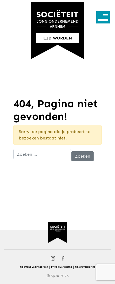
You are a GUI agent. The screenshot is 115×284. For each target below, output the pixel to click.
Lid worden (57, 38)
